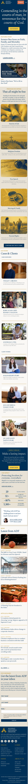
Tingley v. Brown (10, 281)
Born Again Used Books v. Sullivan (10, 312)
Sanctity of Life (14, 123)
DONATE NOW (14, 467)
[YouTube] (16, 741)
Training (17, 767)
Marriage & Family (14, 208)
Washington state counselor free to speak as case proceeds (12, 660)
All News (5, 668)
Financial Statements (20, 780)
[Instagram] (5, 741)
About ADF (18, 762)
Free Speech (14, 179)
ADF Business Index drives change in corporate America (13, 630)
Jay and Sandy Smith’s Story (9, 439)
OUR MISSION (14, 29)
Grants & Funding (20, 765)
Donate (20, 2)
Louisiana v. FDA (9, 342)
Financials (18, 771)
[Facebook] (2, 741)
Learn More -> (9, 58)
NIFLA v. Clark (17, 521)
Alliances (17, 763)
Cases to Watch (19, 750)
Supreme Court (19, 748)
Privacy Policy (5, 780)
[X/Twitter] (9, 741)
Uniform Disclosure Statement (14, 782)
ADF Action (18, 769)
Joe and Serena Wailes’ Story (9, 406)
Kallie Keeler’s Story (11, 376)
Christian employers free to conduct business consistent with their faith (13, 640)
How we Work (7, 486)
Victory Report (19, 752)
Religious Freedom (14, 151)
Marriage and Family (6, 755)
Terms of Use (12, 780)
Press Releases (5, 763)
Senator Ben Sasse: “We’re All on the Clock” (11, 82)
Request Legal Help (20, 754)
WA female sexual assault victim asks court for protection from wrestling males (11, 650)
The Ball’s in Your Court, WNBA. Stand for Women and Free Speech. (13, 553)
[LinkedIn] (12, 741)
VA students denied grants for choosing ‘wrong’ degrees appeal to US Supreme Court (14, 620)
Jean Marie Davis (16, 519)
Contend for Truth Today (13, 245)
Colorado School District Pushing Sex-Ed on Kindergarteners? (14, 578)
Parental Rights (14, 236)
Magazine (3, 765)
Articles (3, 762)
